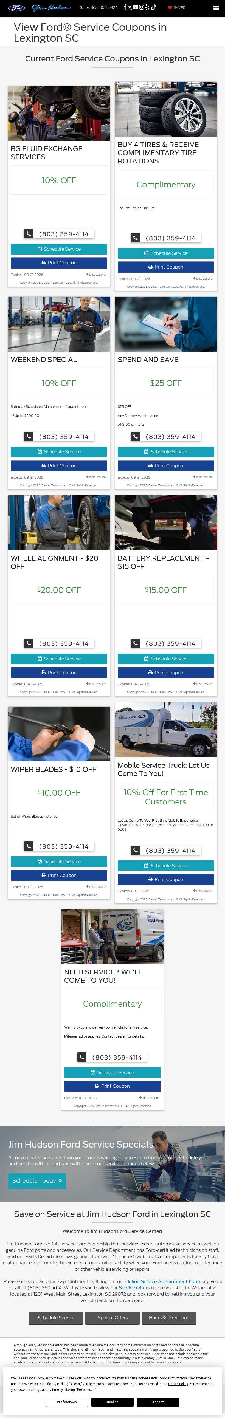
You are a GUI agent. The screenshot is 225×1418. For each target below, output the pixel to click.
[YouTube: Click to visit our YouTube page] (135, 7)
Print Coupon (61, 263)
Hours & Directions (169, 1318)
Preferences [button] (85, 1390)
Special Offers (113, 1318)
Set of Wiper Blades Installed (34, 816)
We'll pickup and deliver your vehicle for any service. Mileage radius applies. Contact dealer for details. (106, 1031)
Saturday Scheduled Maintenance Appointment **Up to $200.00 (49, 411)
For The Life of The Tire (136, 208)
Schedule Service (61, 249)
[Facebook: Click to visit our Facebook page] (125, 7)
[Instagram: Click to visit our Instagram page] (141, 7)
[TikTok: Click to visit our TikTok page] (153, 7)
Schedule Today (35, 1181)
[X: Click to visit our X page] (130, 7)
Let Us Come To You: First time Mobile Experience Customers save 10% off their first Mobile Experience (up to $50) (165, 825)
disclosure (97, 274)
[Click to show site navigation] (216, 8)
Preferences (67, 1402)
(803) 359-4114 (63, 234)
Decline (112, 1402)
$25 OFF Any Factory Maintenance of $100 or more (138, 415)
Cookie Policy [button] (178, 1384)
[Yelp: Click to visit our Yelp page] (147, 7)
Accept (158, 1402)
